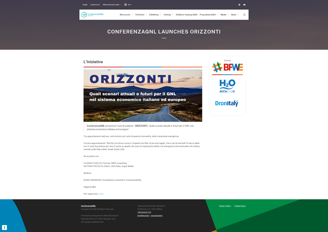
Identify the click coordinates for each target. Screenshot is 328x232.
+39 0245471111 (144, 212)
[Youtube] (244, 5)
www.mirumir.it (157, 216)
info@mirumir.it (143, 216)
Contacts (95, 5)
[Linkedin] (239, 5)
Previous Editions (111, 5)
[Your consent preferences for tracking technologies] (4, 227)
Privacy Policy (225, 206)
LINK (101, 194)
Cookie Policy (240, 206)
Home (85, 5)
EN (129, 5)
